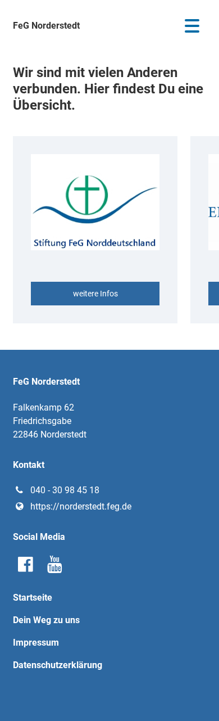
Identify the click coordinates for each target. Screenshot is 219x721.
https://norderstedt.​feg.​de (80, 506)
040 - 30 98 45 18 (64, 490)
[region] (109, 229)
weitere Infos (95, 293)
